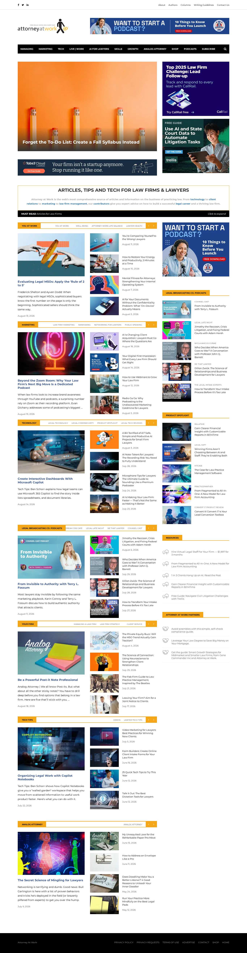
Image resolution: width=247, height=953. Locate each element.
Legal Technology (58, 423)
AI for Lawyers (99, 49)
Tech (61, 49)
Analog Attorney (155, 49)
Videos (116, 720)
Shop (175, 49)
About (161, 5)
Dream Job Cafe (74, 528)
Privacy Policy (123, 942)
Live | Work (76, 49)
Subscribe (208, 49)
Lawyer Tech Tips (133, 720)
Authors (173, 5)
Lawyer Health (134, 226)
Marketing (45, 49)
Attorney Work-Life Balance (107, 226)
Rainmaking (84, 325)
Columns (186, 5)
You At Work (62, 226)
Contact (203, 942)
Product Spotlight (107, 423)
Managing (26, 49)
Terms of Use (171, 942)
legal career (183, 203)
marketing (48, 203)
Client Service (134, 624)
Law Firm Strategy (110, 624)
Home (225, 942)
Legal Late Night (95, 528)
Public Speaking (133, 325)
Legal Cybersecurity (83, 423)
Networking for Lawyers (107, 325)
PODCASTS (190, 49)
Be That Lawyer (116, 528)
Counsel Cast (135, 528)
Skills (118, 49)
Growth (133, 49)
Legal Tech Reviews (131, 423)
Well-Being (82, 226)
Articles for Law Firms (123, 213)
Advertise (188, 942)
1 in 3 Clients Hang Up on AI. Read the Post (196, 575)
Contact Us (223, 5)
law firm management (73, 203)
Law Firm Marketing (64, 325)
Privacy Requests (148, 942)
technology (197, 199)
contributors (101, 203)
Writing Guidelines (204, 5)
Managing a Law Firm (85, 624)
